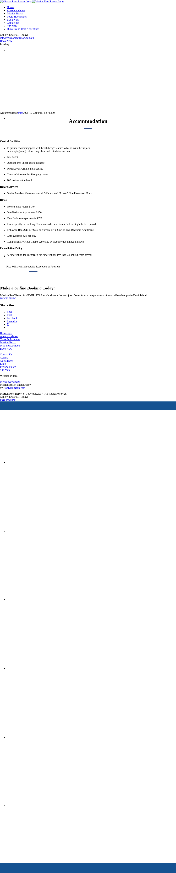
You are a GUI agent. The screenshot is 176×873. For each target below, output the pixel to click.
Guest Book (6, 360)
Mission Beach (8, 342)
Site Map (5, 369)
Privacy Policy (8, 366)
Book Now (6, 348)
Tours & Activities (10, 339)
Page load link (7, 399)
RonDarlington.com (14, 387)
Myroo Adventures (10, 381)
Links (3, 363)
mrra (20, 112)
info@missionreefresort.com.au (17, 37)
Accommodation (9, 336)
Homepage (6, 333)
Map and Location (10, 345)
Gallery (4, 357)
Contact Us (6, 354)
